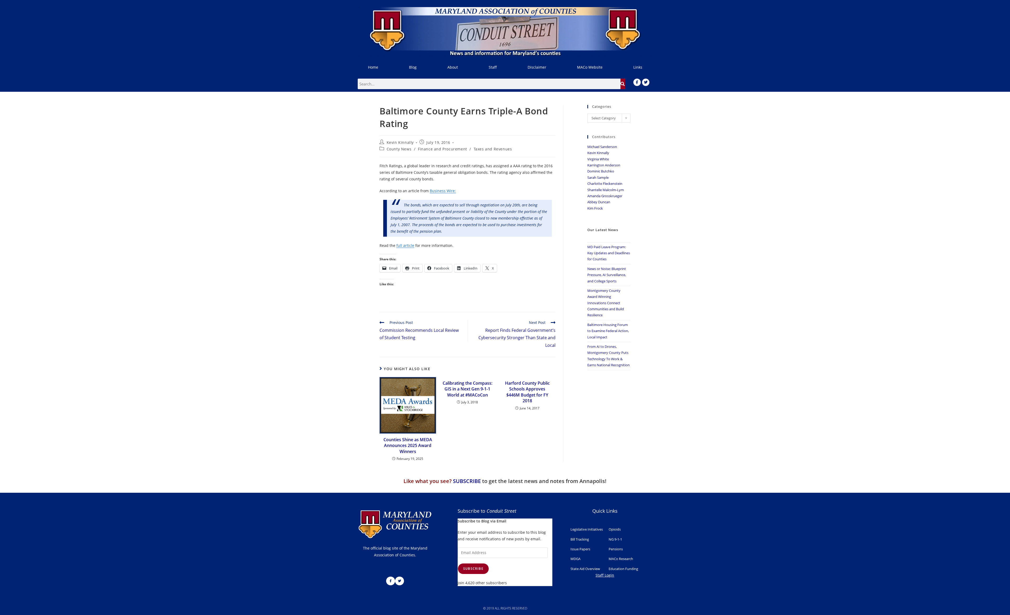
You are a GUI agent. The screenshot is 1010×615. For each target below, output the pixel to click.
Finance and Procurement (442, 148)
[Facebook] (637, 82)
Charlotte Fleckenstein (604, 183)
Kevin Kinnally (400, 142)
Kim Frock (595, 208)
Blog (413, 67)
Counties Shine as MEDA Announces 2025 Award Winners (407, 445)
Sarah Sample (598, 177)
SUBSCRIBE (467, 481)
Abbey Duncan (598, 202)
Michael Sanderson (602, 146)
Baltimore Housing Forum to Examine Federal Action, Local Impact (608, 330)
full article (405, 245)
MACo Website (590, 67)
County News (399, 148)
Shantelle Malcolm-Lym (605, 189)
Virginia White (598, 159)
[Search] (622, 84)
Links (637, 67)
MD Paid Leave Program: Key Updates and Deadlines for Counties (608, 253)
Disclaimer (537, 67)
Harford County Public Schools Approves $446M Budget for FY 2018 (527, 392)
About (452, 67)
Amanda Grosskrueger (604, 196)
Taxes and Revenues (493, 148)
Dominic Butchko (600, 171)
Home (373, 67)
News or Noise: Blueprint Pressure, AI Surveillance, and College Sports (606, 274)
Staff (493, 67)
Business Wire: (443, 190)
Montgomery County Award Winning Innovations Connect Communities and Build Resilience (605, 303)
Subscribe (473, 568)
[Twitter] (645, 82)
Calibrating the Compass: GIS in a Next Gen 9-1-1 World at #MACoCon (467, 389)
